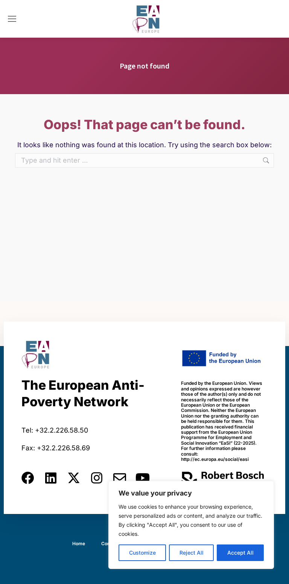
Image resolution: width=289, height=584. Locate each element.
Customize (142, 552)
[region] (191, 525)
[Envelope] (119, 477)
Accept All (240, 552)
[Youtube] (142, 477)
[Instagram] (96, 477)
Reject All (191, 552)
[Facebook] (27, 477)
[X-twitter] (73, 477)
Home (78, 543)
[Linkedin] (50, 477)
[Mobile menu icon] (12, 18)
